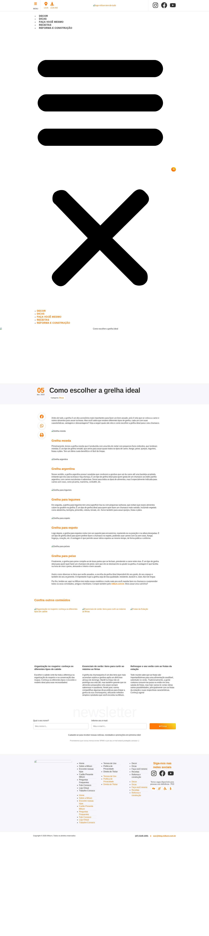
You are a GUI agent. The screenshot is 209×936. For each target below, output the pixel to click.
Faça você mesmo (51, 22)
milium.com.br (117, 584)
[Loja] (46, 4)
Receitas (45, 25)
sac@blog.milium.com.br (164, 836)
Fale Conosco (85, 785)
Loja (46, 8)
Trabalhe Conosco (87, 791)
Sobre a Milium (85, 766)
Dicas (43, 18)
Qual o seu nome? (41, 721)
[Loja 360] (52, 4)
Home (81, 763)
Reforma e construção (55, 28)
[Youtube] (173, 5)
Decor (43, 16)
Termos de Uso (109, 763)
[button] (36, 4)
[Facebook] (164, 5)
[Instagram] (155, 5)
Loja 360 (54, 8)
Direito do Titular (110, 772)
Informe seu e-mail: (99, 721)
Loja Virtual (84, 788)
